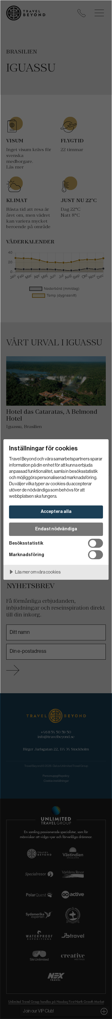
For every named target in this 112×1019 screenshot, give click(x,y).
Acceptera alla (56, 511)
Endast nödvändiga (56, 529)
